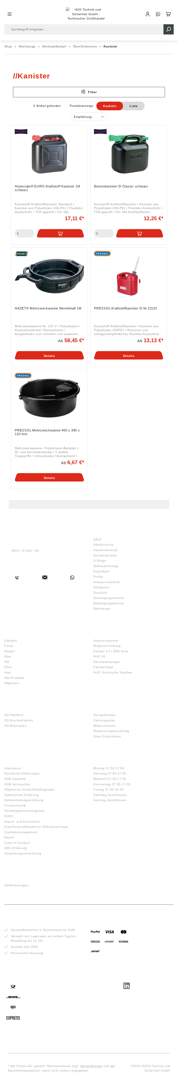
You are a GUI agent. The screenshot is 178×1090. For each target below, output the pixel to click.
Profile (98, 576)
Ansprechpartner (106, 640)
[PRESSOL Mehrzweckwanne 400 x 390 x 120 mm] (49, 398)
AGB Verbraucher (17, 784)
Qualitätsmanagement (21, 832)
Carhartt (10, 640)
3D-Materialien (15, 725)
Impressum (12, 768)
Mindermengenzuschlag (111, 731)
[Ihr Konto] (147, 14)
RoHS (8, 816)
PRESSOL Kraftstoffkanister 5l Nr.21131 (125, 308)
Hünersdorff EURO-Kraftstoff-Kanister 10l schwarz (47, 188)
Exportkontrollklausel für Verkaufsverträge (36, 826)
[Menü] (9, 14)
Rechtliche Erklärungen (22, 773)
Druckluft (100, 592)
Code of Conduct (17, 842)
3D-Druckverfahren (18, 720)
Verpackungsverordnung (22, 853)
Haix (7, 672)
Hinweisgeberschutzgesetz (24, 810)
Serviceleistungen (106, 662)
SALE (97, 539)
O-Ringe (99, 560)
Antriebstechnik (105, 555)
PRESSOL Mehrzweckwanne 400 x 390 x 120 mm (47, 432)
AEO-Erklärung (15, 848)
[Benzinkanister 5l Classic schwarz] (128, 154)
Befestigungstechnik (108, 603)
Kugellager (101, 571)
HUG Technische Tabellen (112, 672)
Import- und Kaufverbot (22, 821)
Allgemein (11, 683)
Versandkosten (104, 715)
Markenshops (17, 634)
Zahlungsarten (104, 720)
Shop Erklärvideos (107, 736)
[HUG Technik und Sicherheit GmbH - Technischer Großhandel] (86, 14)
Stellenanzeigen (16, 885)
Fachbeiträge (103, 667)
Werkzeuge (101, 608)
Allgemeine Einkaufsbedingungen (29, 789)
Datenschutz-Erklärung (21, 795)
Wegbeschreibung (107, 645)
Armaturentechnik (106, 582)
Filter (92, 92)
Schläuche (101, 587)
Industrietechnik (105, 550)
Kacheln (109, 106)
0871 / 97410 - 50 (25, 550)
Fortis (8, 645)
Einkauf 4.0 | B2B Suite (110, 651)
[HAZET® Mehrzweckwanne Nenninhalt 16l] (49, 276)
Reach (9, 837)
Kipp (7, 656)
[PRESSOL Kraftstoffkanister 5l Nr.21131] (128, 276)
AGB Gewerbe (15, 779)
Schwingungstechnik (108, 598)
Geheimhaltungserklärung (23, 800)
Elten (8, 667)
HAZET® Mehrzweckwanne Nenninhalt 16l (48, 308)
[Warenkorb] (168, 14)
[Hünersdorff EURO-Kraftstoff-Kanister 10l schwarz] (49, 154)
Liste (134, 106)
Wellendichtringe (106, 566)
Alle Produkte (14, 678)
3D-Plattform (13, 715)
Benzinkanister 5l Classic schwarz (121, 186)
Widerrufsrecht (104, 725)
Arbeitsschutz (103, 544)
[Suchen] (168, 29)
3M (6, 662)
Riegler (9, 651)
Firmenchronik (15, 805)
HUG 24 (99, 656)
